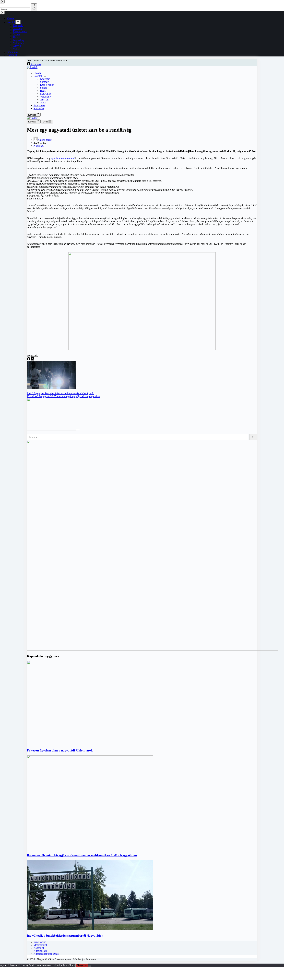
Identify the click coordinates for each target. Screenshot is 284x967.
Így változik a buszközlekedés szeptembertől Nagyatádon (65, 935)
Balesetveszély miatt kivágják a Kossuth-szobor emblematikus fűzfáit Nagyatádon (82, 855)
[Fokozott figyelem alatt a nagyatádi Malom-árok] (90, 744)
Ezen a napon (47, 84)
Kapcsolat (39, 108)
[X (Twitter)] (32, 359)
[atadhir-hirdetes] (152, 649)
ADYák (44, 99)
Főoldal (37, 73)
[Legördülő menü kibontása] (45, 76)
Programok (39, 105)
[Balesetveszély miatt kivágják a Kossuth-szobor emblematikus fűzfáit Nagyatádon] (90, 849)
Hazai (43, 90)
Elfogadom (82, 965)
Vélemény (45, 96)
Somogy (44, 81)
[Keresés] (253, 437)
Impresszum (40, 942)
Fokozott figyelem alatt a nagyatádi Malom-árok (60, 750)
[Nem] (89, 966)
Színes (43, 87)
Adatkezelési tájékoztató (46, 953)
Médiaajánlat (40, 945)
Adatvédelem (40, 950)
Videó (43, 102)
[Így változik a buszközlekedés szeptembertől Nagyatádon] (90, 929)
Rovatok (38, 76)
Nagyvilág (45, 93)
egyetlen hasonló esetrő (63, 158)
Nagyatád (45, 78)
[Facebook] (29, 359)
